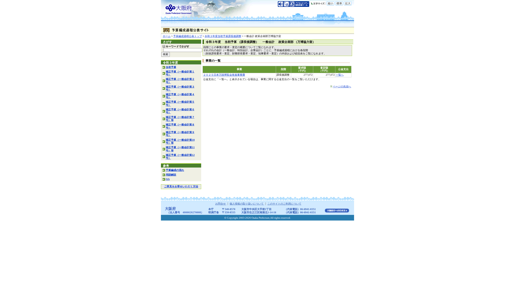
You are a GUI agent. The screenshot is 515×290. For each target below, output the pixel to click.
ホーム (167, 36)
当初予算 (171, 67)
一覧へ (340, 75)
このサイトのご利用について (284, 203)
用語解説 (171, 174)
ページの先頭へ (342, 86)
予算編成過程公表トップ (187, 36)
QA (168, 179)
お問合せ (220, 203)
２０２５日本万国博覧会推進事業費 (224, 75)
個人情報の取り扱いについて (247, 203)
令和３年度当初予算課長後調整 (223, 36)
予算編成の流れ (175, 170)
